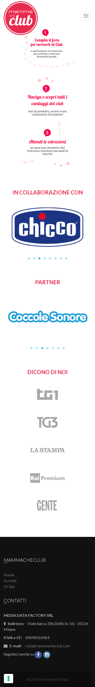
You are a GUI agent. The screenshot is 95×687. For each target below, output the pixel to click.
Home (9, 574)
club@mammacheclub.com (47, 645)
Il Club (9, 586)
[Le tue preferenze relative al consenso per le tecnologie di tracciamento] (8, 678)
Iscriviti (10, 580)
